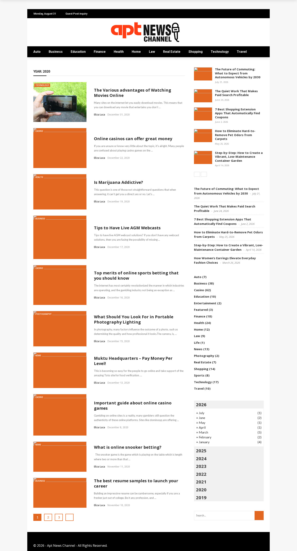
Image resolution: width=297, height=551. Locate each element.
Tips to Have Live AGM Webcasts (127, 228)
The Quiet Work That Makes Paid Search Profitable (78, 4)
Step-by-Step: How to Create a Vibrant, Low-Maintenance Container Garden (239, 157)
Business (56, 52)
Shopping (196, 52)
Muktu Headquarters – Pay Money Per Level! (133, 360)
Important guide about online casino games (133, 405)
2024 (201, 458)
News (38, 355)
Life (197, 343)
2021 (201, 482)
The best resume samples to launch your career (136, 483)
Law (152, 52)
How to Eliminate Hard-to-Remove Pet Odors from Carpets (235, 135)
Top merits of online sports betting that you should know (136, 275)
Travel (242, 52)
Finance (100, 52)
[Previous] (197, 174)
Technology (220, 52)
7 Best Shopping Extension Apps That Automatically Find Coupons (237, 113)
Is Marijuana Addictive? (118, 182)
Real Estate (171, 52)
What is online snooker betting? (127, 447)
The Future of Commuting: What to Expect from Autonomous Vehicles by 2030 (237, 73)
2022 (201, 474)
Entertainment (205, 303)
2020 (201, 489)
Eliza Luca (99, 114)
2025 (201, 450)
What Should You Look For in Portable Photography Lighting (133, 319)
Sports (199, 375)
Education (78, 52)
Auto (37, 52)
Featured (201, 310)
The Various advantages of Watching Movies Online (132, 92)
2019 (201, 497)
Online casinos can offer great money (133, 138)
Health (119, 52)
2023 (201, 466)
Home (136, 52)
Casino (39, 131)
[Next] (204, 174)
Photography (43, 314)
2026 (201, 404)
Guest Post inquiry (76, 13)
